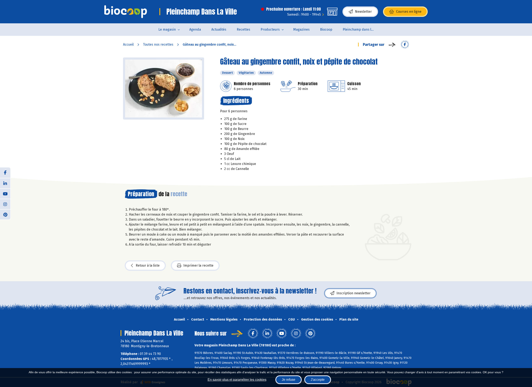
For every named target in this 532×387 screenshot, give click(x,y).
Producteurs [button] (270, 29)
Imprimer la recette (198, 265)
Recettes (243, 29)
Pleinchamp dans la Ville (361, 29)
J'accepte (318, 379)
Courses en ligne (408, 12)
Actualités (218, 29)
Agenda (195, 29)
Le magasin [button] (167, 29)
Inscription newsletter (353, 293)
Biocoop (326, 29)
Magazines (301, 29)
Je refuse (288, 379)
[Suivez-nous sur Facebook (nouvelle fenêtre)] (5, 172)
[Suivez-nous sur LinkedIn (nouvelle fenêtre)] (5, 183)
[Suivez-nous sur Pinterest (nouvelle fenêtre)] (5, 214)
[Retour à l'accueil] (125, 11)
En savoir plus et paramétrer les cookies (237, 379)
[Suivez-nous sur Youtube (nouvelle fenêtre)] (5, 193)
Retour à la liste (148, 265)
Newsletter (363, 12)
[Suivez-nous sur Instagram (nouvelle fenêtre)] (5, 204)
